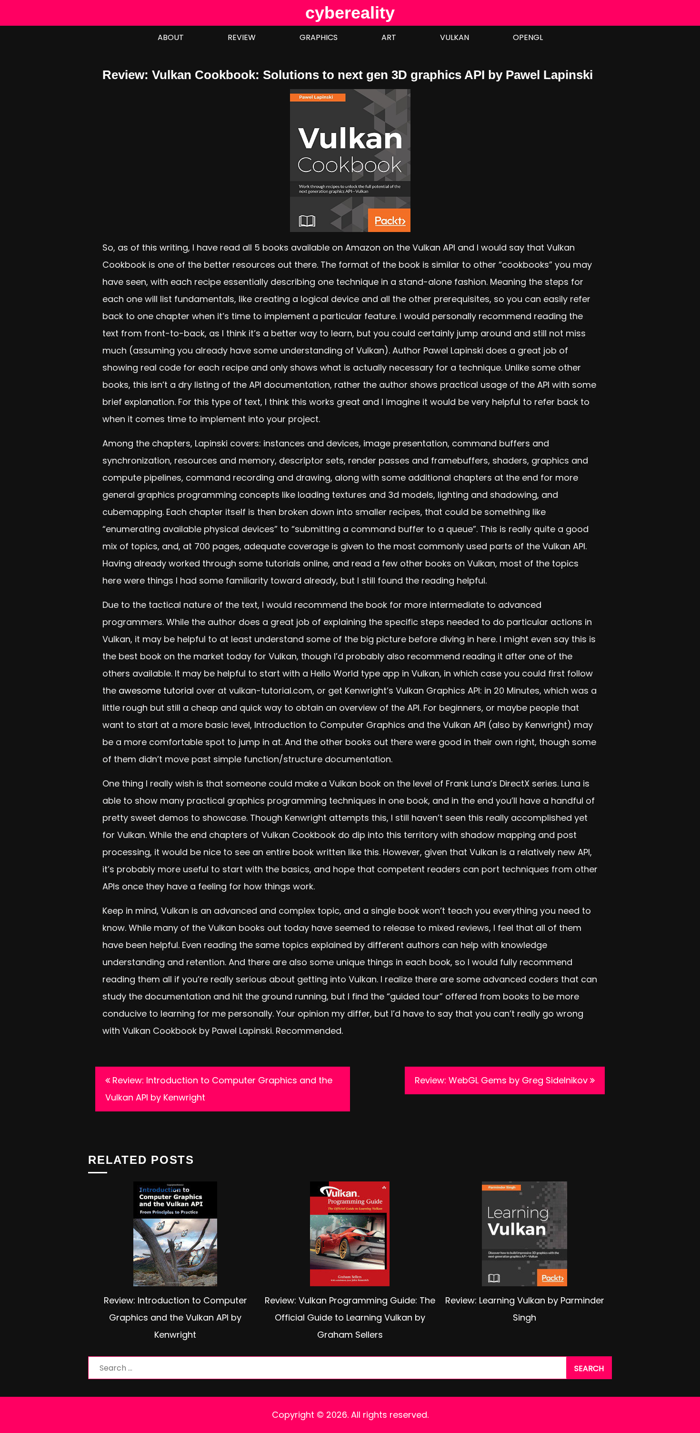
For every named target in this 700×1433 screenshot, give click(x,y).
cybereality (350, 12)
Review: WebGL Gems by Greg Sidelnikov (501, 1080)
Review (242, 37)
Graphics (319, 37)
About (171, 37)
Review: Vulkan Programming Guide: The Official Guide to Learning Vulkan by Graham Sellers (350, 1317)
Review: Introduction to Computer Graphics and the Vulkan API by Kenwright (218, 1088)
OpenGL (528, 37)
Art (388, 37)
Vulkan (454, 37)
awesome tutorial (156, 690)
